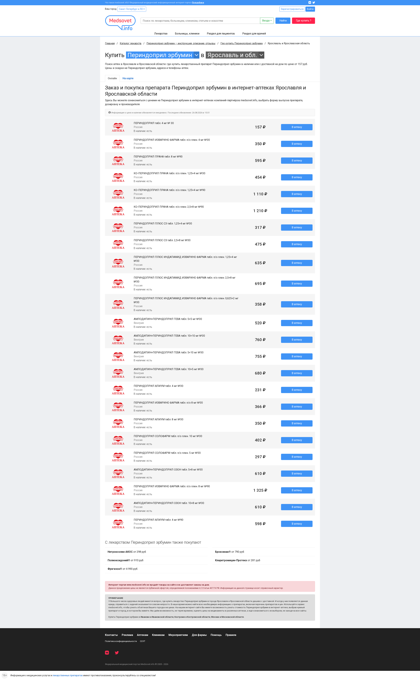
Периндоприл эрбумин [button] (159, 55)
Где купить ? (303, 20)
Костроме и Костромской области (192, 617)
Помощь (216, 635)
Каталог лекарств (130, 43)
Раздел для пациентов (221, 33)
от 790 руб (229, 551)
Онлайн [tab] (112, 78)
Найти (283, 20)
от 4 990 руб (122, 568)
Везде (266, 20)
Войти (310, 9)
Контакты (111, 635)
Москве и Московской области (227, 617)
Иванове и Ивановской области (157, 617)
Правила (231, 635)
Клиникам (158, 635)
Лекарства (160, 33)
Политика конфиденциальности (121, 641)
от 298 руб (127, 551)
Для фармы (199, 635)
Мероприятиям (178, 635)
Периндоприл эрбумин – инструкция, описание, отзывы (181, 43)
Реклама (127, 635)
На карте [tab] (128, 78)
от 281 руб (237, 560)
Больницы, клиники (187, 33)
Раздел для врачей (254, 33)
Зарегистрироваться (292, 9)
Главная (110, 43)
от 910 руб (125, 560)
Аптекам (142, 635)
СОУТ (142, 641)
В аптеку (297, 127)
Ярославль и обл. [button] (232, 55)
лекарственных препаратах (68, 675)
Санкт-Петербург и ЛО (131, 9)
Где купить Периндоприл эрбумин (241, 43)
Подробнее (198, 2)
